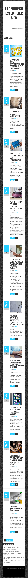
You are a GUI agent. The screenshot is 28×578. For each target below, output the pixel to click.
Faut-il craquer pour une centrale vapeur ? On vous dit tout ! (16, 206)
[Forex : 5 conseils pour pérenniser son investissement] (16, 139)
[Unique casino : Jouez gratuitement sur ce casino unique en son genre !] (16, 45)
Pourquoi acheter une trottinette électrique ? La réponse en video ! (17, 320)
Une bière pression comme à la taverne (16, 508)
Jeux (15, 70)
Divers (15, 327)
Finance (15, 369)
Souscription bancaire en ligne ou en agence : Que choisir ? (17, 363)
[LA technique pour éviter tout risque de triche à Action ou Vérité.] (16, 442)
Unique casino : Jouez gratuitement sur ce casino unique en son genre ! (17, 63)
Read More (13, 90)
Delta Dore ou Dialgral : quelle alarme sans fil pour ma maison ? (17, 263)
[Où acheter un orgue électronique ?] (16, 97)
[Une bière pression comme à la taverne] (16, 492)
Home (15, 572)
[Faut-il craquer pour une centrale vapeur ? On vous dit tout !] (16, 188)
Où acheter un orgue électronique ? (11, 551)
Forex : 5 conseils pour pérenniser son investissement (17, 156)
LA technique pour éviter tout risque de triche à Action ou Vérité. (16, 460)
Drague (15, 467)
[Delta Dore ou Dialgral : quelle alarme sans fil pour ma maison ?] (16, 245)
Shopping (16, 118)
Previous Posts (9, 540)
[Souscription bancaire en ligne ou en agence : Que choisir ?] (16, 346)
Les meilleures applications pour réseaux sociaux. (15, 410)
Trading (15, 162)
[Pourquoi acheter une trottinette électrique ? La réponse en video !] (16, 302)
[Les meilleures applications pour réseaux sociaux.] (16, 393)
